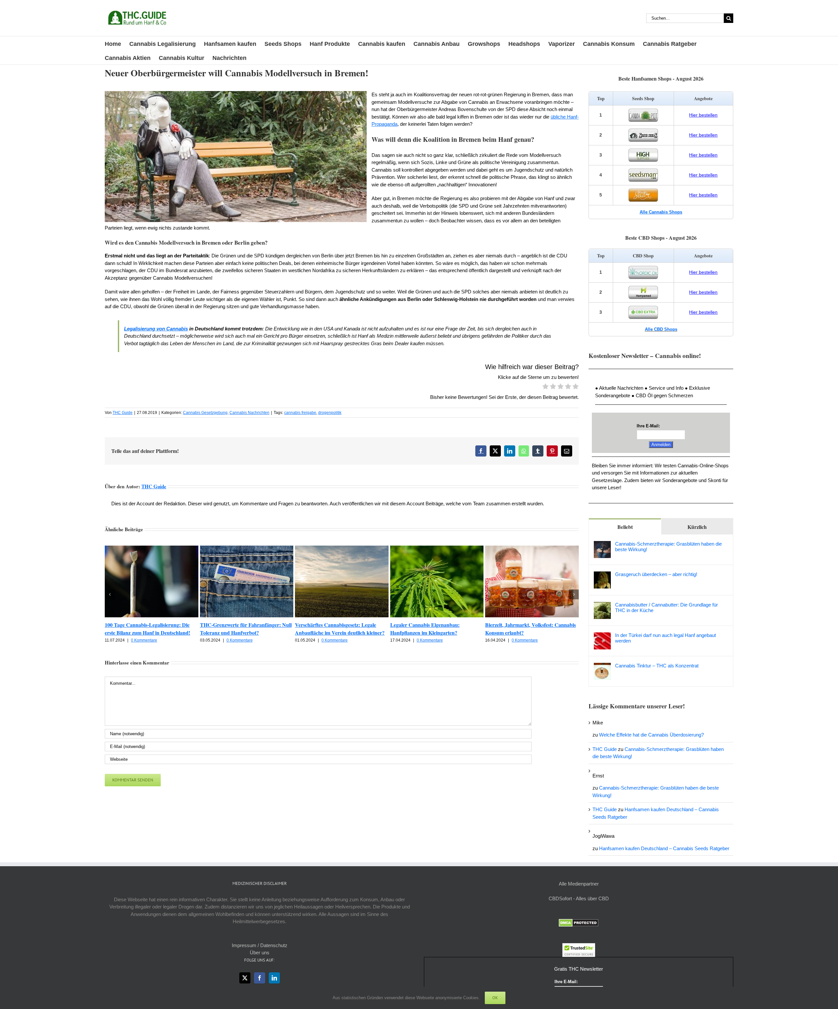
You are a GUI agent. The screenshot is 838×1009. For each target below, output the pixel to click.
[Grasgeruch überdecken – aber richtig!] (602, 575)
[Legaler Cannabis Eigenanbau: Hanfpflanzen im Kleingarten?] (437, 548)
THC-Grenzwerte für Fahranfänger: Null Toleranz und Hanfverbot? (246, 628)
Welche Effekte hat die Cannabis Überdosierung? (651, 735)
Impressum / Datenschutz (259, 945)
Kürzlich (697, 527)
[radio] (545, 387)
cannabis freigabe (300, 412)
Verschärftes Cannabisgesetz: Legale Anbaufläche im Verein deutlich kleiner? (340, 628)
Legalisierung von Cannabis (156, 328)
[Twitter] (244, 977)
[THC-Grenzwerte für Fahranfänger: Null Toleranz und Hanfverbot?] (247, 548)
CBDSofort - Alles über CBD (579, 898)
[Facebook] (259, 977)
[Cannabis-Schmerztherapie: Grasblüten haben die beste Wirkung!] (602, 544)
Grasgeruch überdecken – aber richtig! (656, 574)
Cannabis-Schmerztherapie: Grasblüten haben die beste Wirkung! (668, 546)
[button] (110, 594)
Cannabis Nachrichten (249, 412)
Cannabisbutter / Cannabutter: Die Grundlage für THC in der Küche (666, 607)
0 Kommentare (144, 640)
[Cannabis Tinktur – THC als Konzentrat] (602, 666)
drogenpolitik (329, 412)
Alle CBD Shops (661, 329)
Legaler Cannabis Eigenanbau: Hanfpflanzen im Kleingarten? (425, 628)
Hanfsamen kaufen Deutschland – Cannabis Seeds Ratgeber (664, 848)
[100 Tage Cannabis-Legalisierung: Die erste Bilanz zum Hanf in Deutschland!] (151, 548)
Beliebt (625, 527)
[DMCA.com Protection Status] (578, 922)
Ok (495, 997)
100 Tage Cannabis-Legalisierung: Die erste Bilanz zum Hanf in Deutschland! (147, 628)
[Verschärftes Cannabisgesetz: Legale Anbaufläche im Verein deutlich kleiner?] (342, 548)
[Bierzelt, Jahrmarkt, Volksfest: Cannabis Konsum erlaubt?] (532, 548)
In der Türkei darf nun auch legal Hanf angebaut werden (665, 638)
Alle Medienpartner (579, 884)
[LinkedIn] (274, 977)
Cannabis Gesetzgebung (205, 412)
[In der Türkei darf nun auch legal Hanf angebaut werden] (602, 636)
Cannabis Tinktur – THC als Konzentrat (657, 665)
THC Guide (123, 412)
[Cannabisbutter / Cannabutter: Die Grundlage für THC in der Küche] (602, 605)
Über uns (259, 952)
